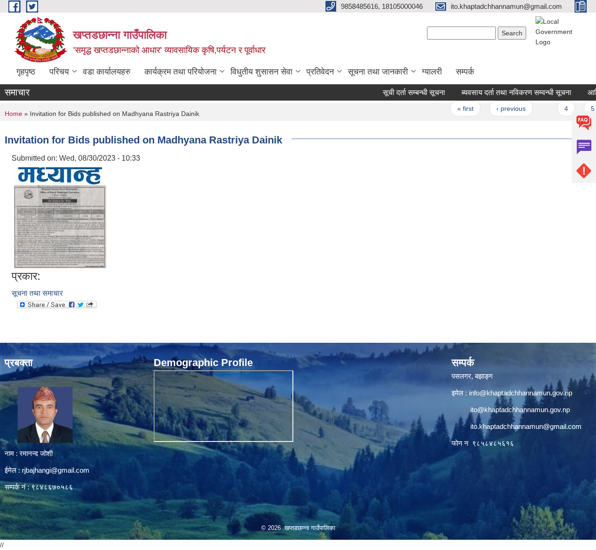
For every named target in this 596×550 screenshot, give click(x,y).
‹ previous (498, 108)
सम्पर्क (465, 71)
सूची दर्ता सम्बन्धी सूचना (401, 92)
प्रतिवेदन (320, 71)
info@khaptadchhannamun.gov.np (520, 393)
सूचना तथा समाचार (37, 293)
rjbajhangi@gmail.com (55, 470)
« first (452, 108)
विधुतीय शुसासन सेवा (261, 71)
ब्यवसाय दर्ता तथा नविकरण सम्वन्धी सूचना (503, 92)
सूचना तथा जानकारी (378, 71)
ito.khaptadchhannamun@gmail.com (526, 426)
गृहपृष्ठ (25, 71)
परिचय (59, 71)
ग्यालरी (432, 71)
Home (13, 113)
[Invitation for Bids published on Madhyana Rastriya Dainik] (60, 216)
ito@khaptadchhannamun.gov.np (520, 410)
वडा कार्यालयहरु (106, 71)
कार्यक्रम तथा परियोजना (180, 71)
